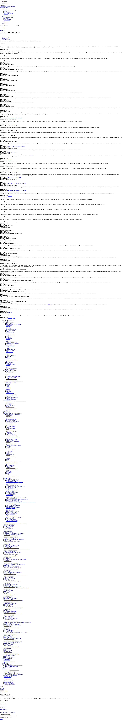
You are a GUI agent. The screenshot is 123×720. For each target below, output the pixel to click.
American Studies (9, 325)
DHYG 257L (14, 146)
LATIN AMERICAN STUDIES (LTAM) (10, 594)
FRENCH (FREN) (7, 571)
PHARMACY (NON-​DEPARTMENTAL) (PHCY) (12, 624)
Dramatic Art (8, 339)
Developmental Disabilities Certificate (12, 489)
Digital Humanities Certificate (10, 491)
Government (8, 375)
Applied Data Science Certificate (11, 481)
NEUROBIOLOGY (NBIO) (8, 607)
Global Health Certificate (10, 496)
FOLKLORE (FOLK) (7, 570)
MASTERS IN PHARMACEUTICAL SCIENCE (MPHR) (13, 600)
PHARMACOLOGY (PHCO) (9, 623)
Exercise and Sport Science (10, 345)
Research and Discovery (10, 393)
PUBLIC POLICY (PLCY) (8, 636)
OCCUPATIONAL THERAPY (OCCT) (10, 612)
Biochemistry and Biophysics (10, 330)
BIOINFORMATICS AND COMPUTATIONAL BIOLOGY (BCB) (14, 533)
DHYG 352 (32, 155)
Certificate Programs (7, 479)
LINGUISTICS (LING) (8, 596)
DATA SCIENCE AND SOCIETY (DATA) (11, 554)
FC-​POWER (8, 389)
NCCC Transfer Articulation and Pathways (12, 666)
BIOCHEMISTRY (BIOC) (8, 532)
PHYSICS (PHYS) (7, 628)
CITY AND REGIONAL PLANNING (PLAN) (11, 545)
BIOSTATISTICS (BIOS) (8, 536)
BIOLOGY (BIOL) (7, 535)
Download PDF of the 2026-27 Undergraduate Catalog (8, 715)
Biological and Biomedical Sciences (11, 422)
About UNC (4, 658)
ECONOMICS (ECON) (8, 560)
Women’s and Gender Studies (10, 369)
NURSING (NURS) (7, 609)
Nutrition (7, 460)
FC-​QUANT (8, 390)
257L (13, 152)
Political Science (8, 363)
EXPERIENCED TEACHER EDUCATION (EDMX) (12, 567)
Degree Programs (7, 412)
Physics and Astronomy (9, 362)
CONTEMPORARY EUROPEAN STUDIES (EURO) (12, 552)
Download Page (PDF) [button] (3, 709)
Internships (7, 406)
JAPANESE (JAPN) (7, 589)
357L (20, 177)
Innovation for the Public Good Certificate (12, 500)
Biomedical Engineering (10, 332)
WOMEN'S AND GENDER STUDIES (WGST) (11, 654)
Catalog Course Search (5, 36)
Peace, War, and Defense (10, 360)
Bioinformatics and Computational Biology (12, 421)
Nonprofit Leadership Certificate (11, 509)
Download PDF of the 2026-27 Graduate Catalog (7, 712)
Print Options (2, 30)
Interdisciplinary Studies (9, 352)
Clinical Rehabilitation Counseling (11, 431)
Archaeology (8, 327)
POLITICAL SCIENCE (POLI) (9, 630)
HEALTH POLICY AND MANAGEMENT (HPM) (12, 581)
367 (22, 183)
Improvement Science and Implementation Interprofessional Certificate (16, 499)
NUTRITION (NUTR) (7, 610)
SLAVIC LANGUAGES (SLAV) (9, 643)
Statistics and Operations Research (11, 368)
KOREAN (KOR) (7, 591)
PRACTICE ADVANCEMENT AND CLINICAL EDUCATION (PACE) (15, 632)
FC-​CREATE (8, 385)
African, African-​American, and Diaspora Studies (13, 414)
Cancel (1, 719)
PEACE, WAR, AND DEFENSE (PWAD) (10, 618)
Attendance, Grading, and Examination (10, 671)
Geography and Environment (10, 444)
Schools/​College (6, 370)
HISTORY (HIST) (7, 583)
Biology (7, 331)
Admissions (4, 664)
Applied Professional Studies (10, 417)
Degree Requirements (7, 12)
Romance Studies (8, 366)
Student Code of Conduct (8, 676)
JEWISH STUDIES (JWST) (8, 590)
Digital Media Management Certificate (12, 492)
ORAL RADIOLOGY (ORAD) (9, 615)
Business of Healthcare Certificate (11, 483)
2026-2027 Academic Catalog (4, 7)
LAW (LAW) (6, 593)
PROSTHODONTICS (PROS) (9, 633)
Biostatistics (8, 424)
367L (25, 183)
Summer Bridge (8, 410)
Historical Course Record (6, 39)
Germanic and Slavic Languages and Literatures (13, 445)
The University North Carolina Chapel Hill (7, 6)
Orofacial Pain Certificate (10, 510)
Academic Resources (7, 478)
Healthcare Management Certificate (11, 498)
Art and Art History (9, 328)
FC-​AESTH (8, 384)
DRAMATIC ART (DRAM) (8, 557)
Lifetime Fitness (8, 396)
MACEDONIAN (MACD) (8, 597)
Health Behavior (8, 348)
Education (7, 374)
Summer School (8, 380)
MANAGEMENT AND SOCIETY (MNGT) (11, 598)
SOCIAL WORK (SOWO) (8, 644)
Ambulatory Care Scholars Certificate (12, 480)
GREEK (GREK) (7, 579)
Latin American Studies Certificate (11, 503)
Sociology (7, 367)
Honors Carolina (8, 404)
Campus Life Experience (10, 398)
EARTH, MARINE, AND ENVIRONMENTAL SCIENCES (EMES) (15, 559)
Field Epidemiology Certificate (10, 494)
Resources (3, 679)
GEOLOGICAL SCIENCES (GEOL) (10, 574)
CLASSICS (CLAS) (7, 547)
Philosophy (8, 361)
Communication (8, 337)
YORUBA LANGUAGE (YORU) (9, 657)
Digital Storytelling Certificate (10, 493)
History (7, 351)
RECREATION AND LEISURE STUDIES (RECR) (12, 638)
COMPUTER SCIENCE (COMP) (9, 551)
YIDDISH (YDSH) (7, 656)
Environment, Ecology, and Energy (11, 342)
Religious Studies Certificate (10, 515)
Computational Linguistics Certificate (11, 487)
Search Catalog (2, 25)
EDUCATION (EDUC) (8, 561)
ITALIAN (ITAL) (7, 588)
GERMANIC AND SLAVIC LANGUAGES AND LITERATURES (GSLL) (16, 575)
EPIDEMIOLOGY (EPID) (8, 565)
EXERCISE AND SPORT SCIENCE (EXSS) (11, 566)
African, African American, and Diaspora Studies (13, 324)
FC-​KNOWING (8, 391)
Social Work (8, 473)
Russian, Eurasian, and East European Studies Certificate (14, 516)
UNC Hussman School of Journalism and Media (13, 376)
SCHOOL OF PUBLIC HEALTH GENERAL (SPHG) (12, 642)
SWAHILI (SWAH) (7, 649)
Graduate (3, 16)
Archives (3, 23)
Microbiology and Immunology (11, 355)
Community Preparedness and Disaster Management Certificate (15, 486)
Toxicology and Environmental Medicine (12, 476)
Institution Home (4, 3)
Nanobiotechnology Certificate (10, 508)
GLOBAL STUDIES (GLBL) (9, 576)
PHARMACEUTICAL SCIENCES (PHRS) (11, 621)
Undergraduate (4, 9)
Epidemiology (8, 442)
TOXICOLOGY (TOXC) (8, 650)
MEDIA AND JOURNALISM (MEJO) (10, 603)
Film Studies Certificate (9, 495)
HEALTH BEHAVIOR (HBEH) (9, 580)
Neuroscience (8, 458)
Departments (6, 14)
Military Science (8, 356)
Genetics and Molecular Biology (11, 443)
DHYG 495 (50, 304)
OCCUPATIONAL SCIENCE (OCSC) (10, 611)
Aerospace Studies (9, 323)
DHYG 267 (18, 146)
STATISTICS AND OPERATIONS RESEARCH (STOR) (13, 647)
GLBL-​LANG (8, 383)
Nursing (7, 378)
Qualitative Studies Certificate (10, 514)
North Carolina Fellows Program (11, 409)
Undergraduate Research (10, 403)
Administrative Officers (7, 659)
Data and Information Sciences (10, 434)
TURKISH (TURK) (7, 651)
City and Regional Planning (10, 334)
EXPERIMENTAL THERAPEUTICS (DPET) (11, 569)
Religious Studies (8, 471)
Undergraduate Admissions (8, 665)
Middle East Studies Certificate (11, 506)
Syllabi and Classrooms (7, 677)
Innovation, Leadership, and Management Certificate (14, 501)
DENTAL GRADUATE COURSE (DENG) (11, 555)
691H (14, 318)
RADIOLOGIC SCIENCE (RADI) (9, 637)
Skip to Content (4, 1)
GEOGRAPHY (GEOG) (8, 573)
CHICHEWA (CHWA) (7, 543)
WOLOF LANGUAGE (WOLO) (9, 655)
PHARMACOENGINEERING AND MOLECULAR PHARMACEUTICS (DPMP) (17, 622)
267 (14, 152)
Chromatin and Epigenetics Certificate (12, 485)
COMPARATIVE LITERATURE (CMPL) (10, 550)
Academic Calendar (5, 663)
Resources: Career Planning (8, 682)
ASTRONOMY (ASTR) (8, 531)
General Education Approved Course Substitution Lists (14, 674)
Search (18, 25)
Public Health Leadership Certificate (11, 513)
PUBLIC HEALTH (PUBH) (8, 635)
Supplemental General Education (11, 399)
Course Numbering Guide (6, 37)
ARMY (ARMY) (7, 529)
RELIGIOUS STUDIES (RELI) (9, 639)
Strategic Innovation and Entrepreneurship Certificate (14, 517)
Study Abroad (8, 402)
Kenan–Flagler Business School (11, 373)
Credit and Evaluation (7, 673)
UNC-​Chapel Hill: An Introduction (9, 661)
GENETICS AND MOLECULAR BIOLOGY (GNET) (12, 572)
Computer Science (9, 338)
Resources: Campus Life (8, 681)
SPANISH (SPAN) (7, 646)
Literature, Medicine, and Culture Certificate (13, 505)
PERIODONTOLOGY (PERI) (9, 620)
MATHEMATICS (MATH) (8, 602)
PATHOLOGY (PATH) (7, 617)
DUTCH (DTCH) (7, 558)
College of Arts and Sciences (10, 371)
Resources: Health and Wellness (9, 683)
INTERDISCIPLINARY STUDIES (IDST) (11, 587)
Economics (8, 437)
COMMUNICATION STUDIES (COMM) (10, 549)
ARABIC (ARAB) (7, 527)
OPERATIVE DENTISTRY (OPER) (10, 613)
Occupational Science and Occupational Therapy (13, 461)
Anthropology (8, 326)
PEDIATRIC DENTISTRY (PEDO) (9, 619)
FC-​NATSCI (8, 388)
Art (6, 418)
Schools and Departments (8, 19)
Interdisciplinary (8, 395)
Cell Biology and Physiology (10, 426)
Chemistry (7, 427)
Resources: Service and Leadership (9, 684)
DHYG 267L (23, 146)
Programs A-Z (6, 11)
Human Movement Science (10, 450)
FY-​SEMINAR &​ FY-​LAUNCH (11, 382)
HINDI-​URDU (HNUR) (8, 582)
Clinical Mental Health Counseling (11, 430)
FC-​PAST (7, 386)
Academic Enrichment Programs (9, 15)
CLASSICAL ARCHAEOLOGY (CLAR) (10, 546)
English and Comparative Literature (11, 341)
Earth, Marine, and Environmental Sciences (12, 340)
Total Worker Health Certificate (11, 519)
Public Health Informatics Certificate (11, 512)
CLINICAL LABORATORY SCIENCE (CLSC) (11, 548)
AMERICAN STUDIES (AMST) (9, 524)
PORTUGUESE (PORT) (8, 631)
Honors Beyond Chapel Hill (10, 405)
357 (18, 177)
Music (7, 357)
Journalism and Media (9, 451)
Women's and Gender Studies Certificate (12, 520)
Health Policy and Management (11, 349)
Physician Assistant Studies (10, 465)
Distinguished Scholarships (10, 407)
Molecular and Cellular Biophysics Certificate (13, 507)
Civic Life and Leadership (10, 335)
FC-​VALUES (8, 387)
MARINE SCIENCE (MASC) (9, 599)
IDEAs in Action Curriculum (8, 13)
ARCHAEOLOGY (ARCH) (8, 528)
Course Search (6, 22)
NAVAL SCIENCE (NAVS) (8, 606)
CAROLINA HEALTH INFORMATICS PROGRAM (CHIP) (13, 539)
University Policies (7, 678)
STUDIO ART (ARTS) (7, 648)
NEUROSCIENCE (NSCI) (8, 608)
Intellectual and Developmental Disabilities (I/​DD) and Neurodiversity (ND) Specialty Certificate (21, 502)
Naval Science (8, 358)
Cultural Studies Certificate (10, 488)
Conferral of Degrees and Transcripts (9, 672)
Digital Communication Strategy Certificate (12, 490)
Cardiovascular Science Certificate (11, 484)
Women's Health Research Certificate (11, 521)
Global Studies (8, 347)
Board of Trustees (7, 660)
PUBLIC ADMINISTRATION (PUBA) (10, 634)
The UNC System (7, 662)
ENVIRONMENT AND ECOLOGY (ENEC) (11, 563)
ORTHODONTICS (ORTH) (8, 616)
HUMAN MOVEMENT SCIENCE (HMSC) (11, 584)
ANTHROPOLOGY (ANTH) (9, 525)
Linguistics (7, 353)
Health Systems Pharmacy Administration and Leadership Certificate (16, 497)
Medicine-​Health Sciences (10, 350)
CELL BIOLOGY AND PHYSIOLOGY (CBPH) (12, 541)
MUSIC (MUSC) (7, 605)
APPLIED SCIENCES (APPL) (9, 526)
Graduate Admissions (7, 667)
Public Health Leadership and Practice (12, 469)
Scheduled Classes (5, 38)
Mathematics (8, 354)
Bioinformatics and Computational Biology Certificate (14, 482)
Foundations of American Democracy (12, 397)
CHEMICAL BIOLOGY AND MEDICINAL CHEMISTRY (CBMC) (15, 542)
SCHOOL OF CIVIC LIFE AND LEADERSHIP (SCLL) (13, 641)
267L (16, 152)
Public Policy (8, 365)
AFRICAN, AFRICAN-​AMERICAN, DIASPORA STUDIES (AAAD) (15, 523)
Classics (7, 336)
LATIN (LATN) (6, 592)
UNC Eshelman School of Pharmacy (11, 379)
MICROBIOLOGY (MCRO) (8, 604)
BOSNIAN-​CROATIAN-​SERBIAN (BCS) (11, 537)
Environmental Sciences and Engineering (12, 343)
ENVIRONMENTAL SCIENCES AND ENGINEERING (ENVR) (14, 564)
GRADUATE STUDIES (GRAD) (9, 578)
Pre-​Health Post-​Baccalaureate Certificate (12, 511)
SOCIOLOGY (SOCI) (7, 645)
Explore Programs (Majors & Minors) (10, 10)
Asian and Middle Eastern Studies (11, 329)
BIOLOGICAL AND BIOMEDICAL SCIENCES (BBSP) (13, 534)
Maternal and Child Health (10, 454)
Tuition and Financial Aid (6, 685)
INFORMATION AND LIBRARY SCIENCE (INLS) (12, 586)
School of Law (8, 452)
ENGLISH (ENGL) (7, 562)
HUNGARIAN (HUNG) (8, 585)
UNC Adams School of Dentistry (11, 377)
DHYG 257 (10, 146)
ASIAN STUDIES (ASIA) (8, 530)
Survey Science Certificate (10, 518)
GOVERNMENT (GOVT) (8, 577)
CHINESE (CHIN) (7, 544)
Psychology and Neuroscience (10, 364)
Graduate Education (7, 20)
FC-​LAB (7, 392)
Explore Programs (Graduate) (8, 17)
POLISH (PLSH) (7, 629)
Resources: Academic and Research (9, 680)
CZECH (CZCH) (7, 553)
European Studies (8, 344)
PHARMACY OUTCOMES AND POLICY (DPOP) (12, 625)
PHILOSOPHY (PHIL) (7, 626)
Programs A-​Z (6, 321)
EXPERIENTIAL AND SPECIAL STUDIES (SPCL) (12, 568)
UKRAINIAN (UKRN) (8, 652)
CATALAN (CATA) (7, 540)
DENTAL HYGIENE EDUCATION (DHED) (11, 556)
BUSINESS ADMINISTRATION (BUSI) (10, 538)
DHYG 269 (10, 196)
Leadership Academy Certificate (11, 504)
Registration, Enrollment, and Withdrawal (10, 675)
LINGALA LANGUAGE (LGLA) (9, 595)
